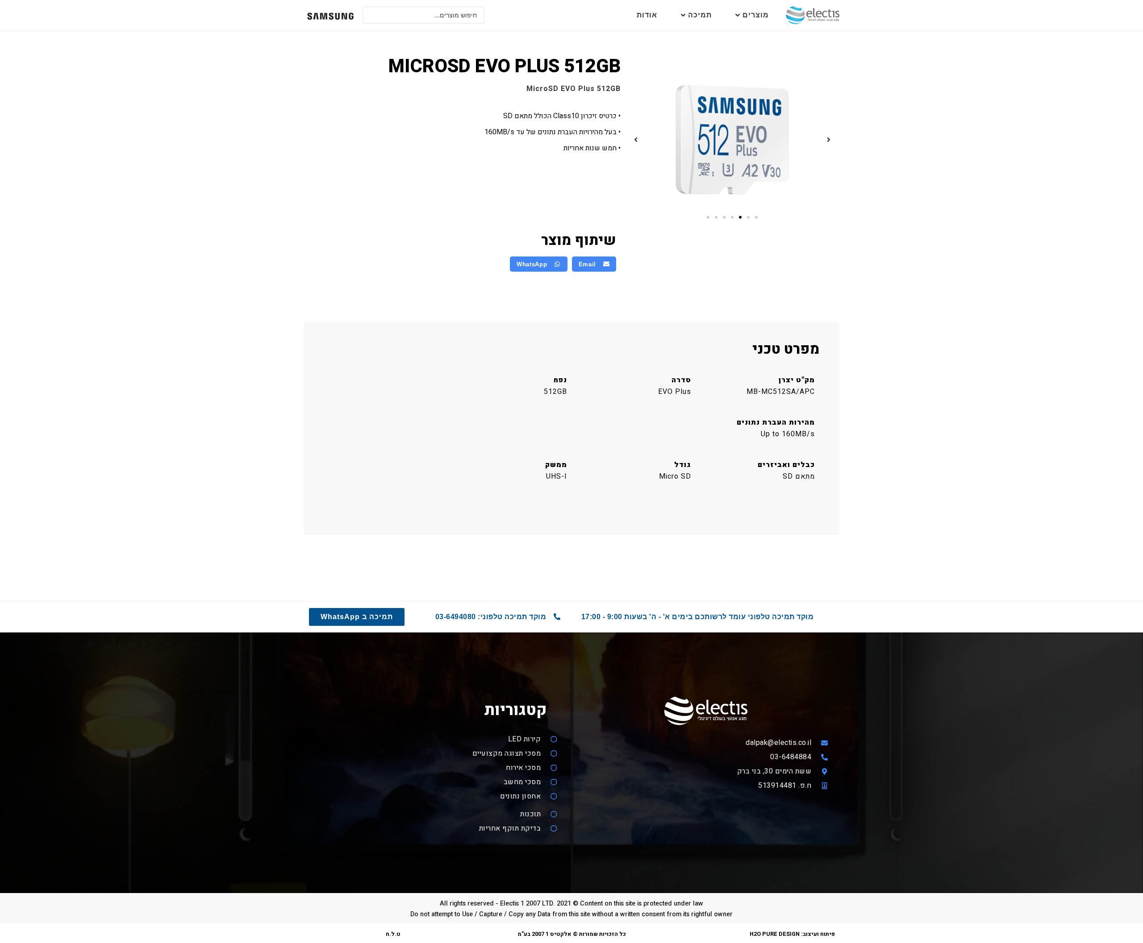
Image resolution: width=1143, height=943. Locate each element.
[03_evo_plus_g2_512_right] (732, 140)
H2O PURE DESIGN (775, 934)
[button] (828, 139)
